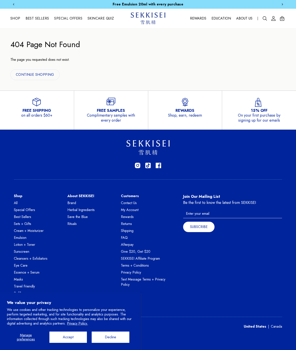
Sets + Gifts (22, 223)
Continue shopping (35, 74)
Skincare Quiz (101, 18)
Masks (18, 279)
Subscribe (199, 226)
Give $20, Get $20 (135, 251)
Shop (15, 18)
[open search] (264, 18)
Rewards (198, 18)
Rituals (72, 223)
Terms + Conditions (135, 265)
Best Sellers (37, 18)
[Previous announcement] (13, 4)
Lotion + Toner (24, 244)
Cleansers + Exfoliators (30, 258)
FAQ (124, 237)
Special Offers (68, 18)
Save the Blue (77, 216)
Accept (68, 337)
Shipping (127, 230)
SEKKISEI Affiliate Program (140, 258)
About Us (244, 18)
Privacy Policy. (77, 323)
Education (221, 18)
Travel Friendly (24, 286)
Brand (71, 202)
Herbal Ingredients (81, 209)
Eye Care (21, 265)
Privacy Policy (131, 272)
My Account (129, 209)
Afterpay (127, 244)
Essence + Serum (26, 272)
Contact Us (129, 202)
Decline (110, 337)
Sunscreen (21, 251)
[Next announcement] (282, 4)
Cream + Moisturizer (29, 230)
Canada (276, 326)
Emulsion (20, 237)
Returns (126, 223)
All (16, 202)
